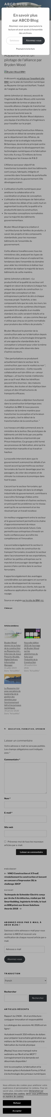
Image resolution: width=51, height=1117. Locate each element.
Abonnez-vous (33, 40)
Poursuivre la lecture (25, 49)
